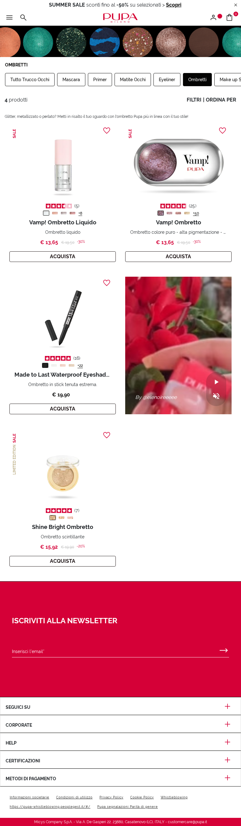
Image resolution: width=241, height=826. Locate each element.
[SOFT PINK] (63, 365)
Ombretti (197, 79)
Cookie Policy (142, 797)
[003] (70, 517)
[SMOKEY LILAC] (64, 213)
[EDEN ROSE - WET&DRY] (169, 213)
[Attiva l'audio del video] (216, 396)
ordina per (221, 100)
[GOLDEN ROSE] (55, 213)
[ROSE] (72, 213)
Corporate (19, 725)
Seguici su (18, 707)
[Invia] (223, 649)
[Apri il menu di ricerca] (23, 17)
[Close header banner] (235, 5)
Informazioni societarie (29, 797)
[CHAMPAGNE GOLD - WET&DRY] (187, 213)
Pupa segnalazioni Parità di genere (127, 806)
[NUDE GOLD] (71, 365)
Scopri (173, 5)
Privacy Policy (111, 797)
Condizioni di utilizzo (74, 797)
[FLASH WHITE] (54, 365)
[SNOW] (46, 213)
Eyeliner (167, 79)
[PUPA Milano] (120, 17)
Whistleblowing (174, 797)
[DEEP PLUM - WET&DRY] (161, 213)
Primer (100, 79)
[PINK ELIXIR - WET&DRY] (178, 213)
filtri (194, 100)
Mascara (71, 79)
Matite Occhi (133, 79)
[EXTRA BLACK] (45, 365)
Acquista (62, 256)
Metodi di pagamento (31, 778)
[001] (53, 517)
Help (11, 742)
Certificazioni (23, 760)
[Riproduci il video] (216, 382)
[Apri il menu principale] (9, 17)
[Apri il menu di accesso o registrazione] (215, 17)
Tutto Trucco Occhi (29, 79)
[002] (61, 517)
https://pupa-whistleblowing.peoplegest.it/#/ (50, 806)
